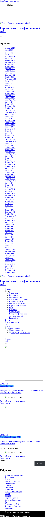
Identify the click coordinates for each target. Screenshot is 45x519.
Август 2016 (9, 168)
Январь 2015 (10, 193)
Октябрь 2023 (10, 71)
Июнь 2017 (9, 160)
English (20, 330)
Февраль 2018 (10, 148)
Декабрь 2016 (10, 164)
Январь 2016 (10, 175)
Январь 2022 (10, 94)
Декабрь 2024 (10, 62)
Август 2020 (9, 114)
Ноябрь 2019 (10, 127)
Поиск (2, 460)
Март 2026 (9, 50)
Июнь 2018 (9, 143)
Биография (13, 318)
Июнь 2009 (9, 245)
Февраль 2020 (10, 123)
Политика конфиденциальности (17, 512)
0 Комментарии (18, 401)
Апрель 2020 (10, 121)
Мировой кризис (15, 297)
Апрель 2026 (10, 48)
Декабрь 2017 (10, 152)
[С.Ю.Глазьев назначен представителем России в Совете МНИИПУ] (24, 431)
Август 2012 (9, 222)
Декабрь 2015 (10, 177)
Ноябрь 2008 (10, 253)
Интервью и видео (12, 322)
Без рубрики (5, 437)
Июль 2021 (9, 104)
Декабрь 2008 (10, 251)
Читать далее (5, 403)
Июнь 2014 (9, 206)
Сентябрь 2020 (10, 112)
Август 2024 (9, 65)
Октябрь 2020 (10, 110)
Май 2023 (8, 73)
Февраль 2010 (10, 239)
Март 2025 (9, 58)
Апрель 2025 (10, 56)
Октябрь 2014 (10, 199)
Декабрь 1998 (10, 270)
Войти (7, 9)
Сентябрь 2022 (10, 79)
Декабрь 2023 (10, 69)
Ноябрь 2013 (10, 214)
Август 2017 (9, 156)
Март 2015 (9, 191)
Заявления (9, 487)
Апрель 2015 (10, 189)
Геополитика (14, 295)
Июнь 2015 (9, 187)
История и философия (18, 314)
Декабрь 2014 (10, 195)
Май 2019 (8, 133)
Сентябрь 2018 (10, 141)
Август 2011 (9, 231)
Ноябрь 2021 (10, 98)
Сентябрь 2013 (10, 216)
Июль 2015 (9, 185)
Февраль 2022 (10, 92)
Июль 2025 (9, 54)
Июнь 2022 (9, 83)
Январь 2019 (10, 137)
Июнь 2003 (9, 268)
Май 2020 (8, 119)
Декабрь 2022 (10, 75)
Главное (13, 437)
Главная (8, 289)
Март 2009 (9, 247)
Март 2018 (9, 146)
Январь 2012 (10, 226)
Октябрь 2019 (10, 129)
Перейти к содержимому (10, 1)
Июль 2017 (9, 158)
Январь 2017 (10, 162)
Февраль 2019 (10, 135)
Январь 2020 (10, 125)
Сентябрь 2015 (10, 181)
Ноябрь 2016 (10, 166)
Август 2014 (9, 202)
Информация (14, 312)
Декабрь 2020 (10, 106)
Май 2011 (8, 233)
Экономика (13, 293)
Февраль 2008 (10, 260)
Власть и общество (16, 301)
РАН (11, 308)
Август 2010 (9, 237)
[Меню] (1, 36)
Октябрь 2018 (10, 139)
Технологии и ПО (16, 316)
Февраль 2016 (10, 172)
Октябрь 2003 (10, 264)
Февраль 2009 (10, 249)
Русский (16, 328)
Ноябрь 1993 (10, 272)
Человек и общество (17, 303)
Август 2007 (9, 262)
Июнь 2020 (9, 116)
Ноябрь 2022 (10, 77)
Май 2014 (8, 208)
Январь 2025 (10, 60)
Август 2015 (9, 183)
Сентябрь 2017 (10, 154)
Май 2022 (8, 85)
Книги (7, 320)
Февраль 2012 (10, 224)
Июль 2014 (9, 204)
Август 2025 (9, 52)
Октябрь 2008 (10, 256)
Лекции (8, 496)
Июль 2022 (9, 81)
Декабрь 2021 (10, 96)
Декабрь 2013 (10, 212)
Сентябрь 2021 (10, 100)
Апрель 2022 (10, 87)
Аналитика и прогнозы (18, 299)
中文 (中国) (25, 333)
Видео (2, 386)
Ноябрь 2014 (10, 197)
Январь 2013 (10, 220)
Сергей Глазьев (6, 401)
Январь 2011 (9, 235)
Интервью (13, 310)
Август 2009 (9, 243)
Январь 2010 (10, 241)
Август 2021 (9, 102)
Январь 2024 (10, 67)
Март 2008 (9, 258)
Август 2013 (9, 218)
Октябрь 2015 (10, 179)
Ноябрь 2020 (10, 108)
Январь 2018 (10, 150)
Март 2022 (9, 89)
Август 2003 (9, 266)
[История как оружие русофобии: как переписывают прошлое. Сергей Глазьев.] (24, 380)
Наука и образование (17, 306)
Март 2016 (9, 170)
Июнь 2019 (9, 131)
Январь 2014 (10, 210)
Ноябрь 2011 (9, 229)
